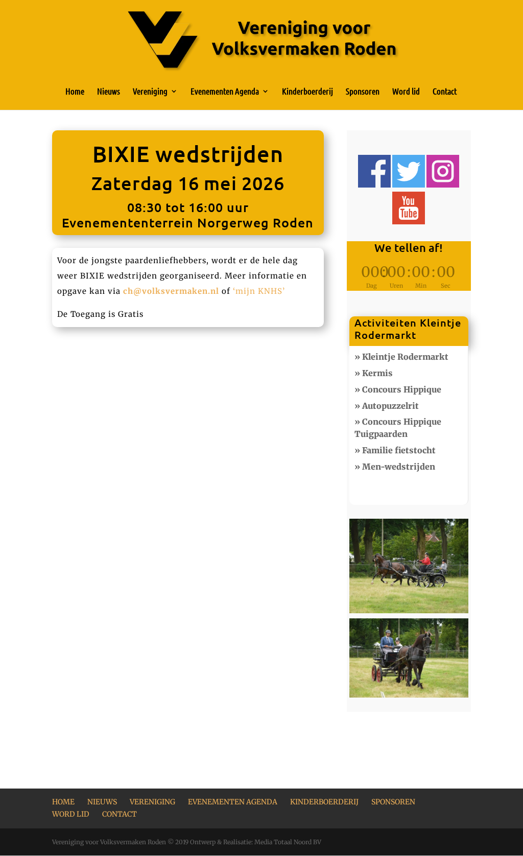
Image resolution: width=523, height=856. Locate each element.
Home (74, 91)
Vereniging (150, 91)
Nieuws (108, 91)
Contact (445, 91)
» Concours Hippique (397, 389)
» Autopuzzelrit (386, 406)
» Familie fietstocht (395, 450)
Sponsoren (362, 91)
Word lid (406, 91)
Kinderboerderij (307, 91)
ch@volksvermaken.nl (171, 291)
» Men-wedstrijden (394, 466)
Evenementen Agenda (225, 91)
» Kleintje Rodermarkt (401, 357)
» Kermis (373, 373)
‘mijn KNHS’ (259, 291)
